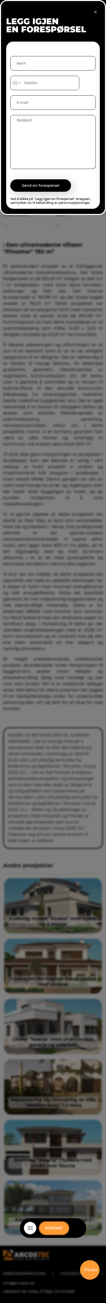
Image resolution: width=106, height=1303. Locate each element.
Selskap (53, 1234)
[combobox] (16, 83)
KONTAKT (54, 1228)
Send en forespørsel (40, 185)
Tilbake (90, 1269)
